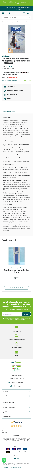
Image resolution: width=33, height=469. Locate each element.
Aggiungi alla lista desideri (10, 80)
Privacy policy (5, 467)
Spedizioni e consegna (9, 412)
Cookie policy (12, 467)
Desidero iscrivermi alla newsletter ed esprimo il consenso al (17, 318)
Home (3, 21)
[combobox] (16, 17)
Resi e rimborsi (6, 416)
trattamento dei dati (20, 319)
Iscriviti (26, 314)
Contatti (5, 396)
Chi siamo (5, 391)
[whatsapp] (4, 460)
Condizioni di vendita (8, 402)
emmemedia (18, 467)
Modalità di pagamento (9, 407)
